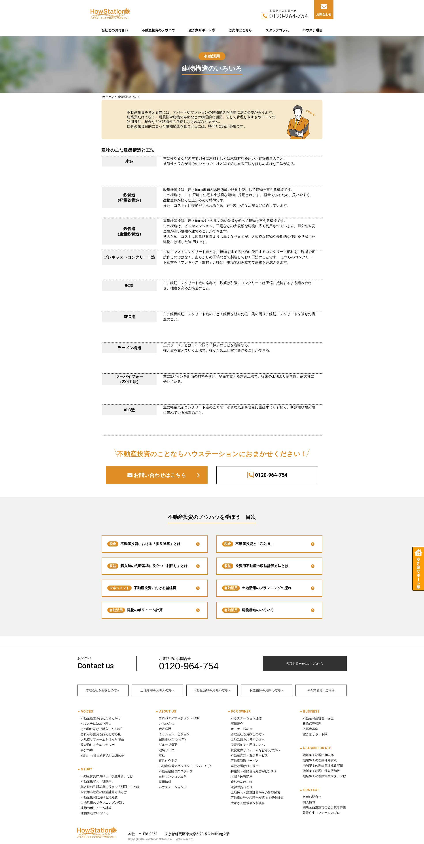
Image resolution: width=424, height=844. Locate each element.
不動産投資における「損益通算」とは (145, 544)
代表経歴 (165, 729)
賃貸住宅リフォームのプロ (321, 812)
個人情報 (309, 802)
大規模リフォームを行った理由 (102, 739)
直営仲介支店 (168, 760)
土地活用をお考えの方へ (157, 690)
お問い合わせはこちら (160, 475)
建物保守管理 (312, 723)
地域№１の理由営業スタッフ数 (324, 776)
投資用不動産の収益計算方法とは (256, 566)
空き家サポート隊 (202, 30)
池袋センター (168, 750)
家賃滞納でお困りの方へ (248, 745)
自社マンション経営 (173, 776)
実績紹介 (237, 723)
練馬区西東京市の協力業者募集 (324, 807)
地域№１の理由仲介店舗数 (321, 771)
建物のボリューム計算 (136, 610)
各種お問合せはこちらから (304, 663)
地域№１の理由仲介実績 (320, 760)
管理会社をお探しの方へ (103, 690)
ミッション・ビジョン (174, 734)
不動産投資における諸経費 (143, 588)
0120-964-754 (271, 475)
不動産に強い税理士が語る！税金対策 (257, 797)
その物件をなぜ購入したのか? (101, 729)
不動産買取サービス (245, 760)
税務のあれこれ (241, 782)
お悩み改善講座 (241, 776)
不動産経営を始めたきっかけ (101, 718)
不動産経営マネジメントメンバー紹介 (185, 766)
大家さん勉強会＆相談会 (248, 803)
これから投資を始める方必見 (101, 734)
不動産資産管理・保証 (318, 718)
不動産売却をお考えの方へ (212, 690)
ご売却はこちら (240, 30)
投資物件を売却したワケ (98, 745)
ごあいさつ (166, 723)
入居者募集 (310, 729)
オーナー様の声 (241, 729)
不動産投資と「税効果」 (249, 544)
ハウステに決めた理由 (96, 723)
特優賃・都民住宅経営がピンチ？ (254, 771)
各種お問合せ (312, 797)
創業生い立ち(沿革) (172, 739)
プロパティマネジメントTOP (179, 718)
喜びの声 (87, 750)
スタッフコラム (277, 30)
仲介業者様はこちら (321, 690)
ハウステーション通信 (246, 718)
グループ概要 (168, 745)
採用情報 (165, 782)
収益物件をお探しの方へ (267, 690)
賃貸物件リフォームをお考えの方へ (255, 750)
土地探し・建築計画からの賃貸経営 (255, 792)
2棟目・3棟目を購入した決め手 (102, 755)
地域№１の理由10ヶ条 (318, 755)
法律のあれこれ (241, 787)
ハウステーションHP (173, 787)
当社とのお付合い (115, 30)
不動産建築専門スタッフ (176, 771)
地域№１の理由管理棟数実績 (323, 765)
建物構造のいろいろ (249, 610)
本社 (162, 755)
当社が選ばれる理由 (245, 766)
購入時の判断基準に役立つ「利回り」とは (149, 566)
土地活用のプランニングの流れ (258, 588)
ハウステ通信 (312, 30)
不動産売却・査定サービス (249, 755)
